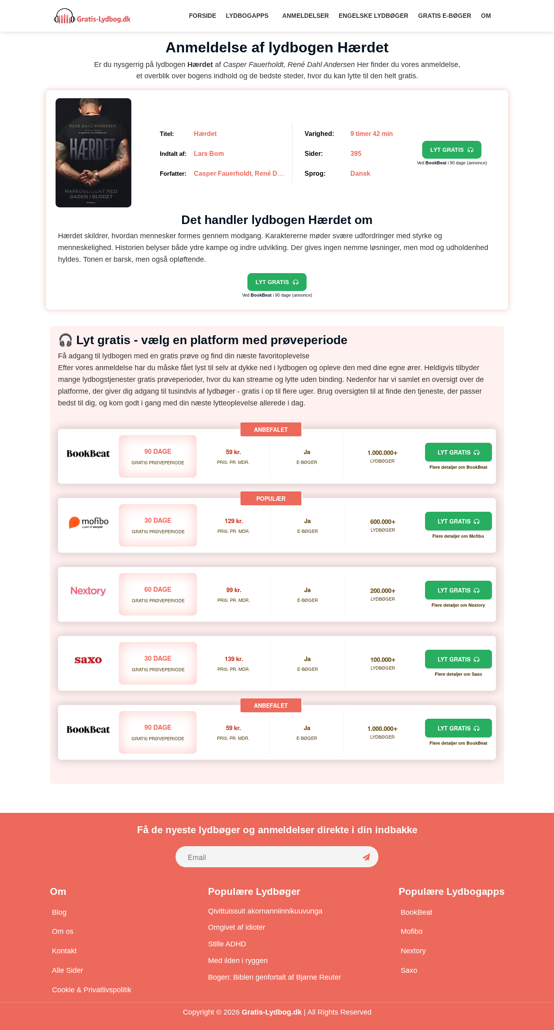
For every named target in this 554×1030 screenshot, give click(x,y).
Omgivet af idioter (236, 927)
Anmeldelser (305, 15)
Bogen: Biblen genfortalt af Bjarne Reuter (274, 977)
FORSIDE (202, 15)
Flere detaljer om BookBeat (458, 467)
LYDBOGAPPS (247, 15)
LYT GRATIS (456, 452)
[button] (249, 15)
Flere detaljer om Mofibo (458, 536)
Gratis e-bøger (444, 15)
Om (486, 15)
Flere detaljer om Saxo (458, 674)
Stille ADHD (227, 944)
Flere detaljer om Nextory (458, 605)
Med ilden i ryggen (238, 961)
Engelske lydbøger (373, 15)
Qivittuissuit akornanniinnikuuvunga (265, 911)
